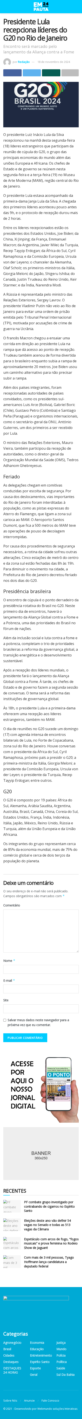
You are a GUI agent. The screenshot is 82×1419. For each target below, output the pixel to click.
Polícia (61, 1355)
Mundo (61, 1349)
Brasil (7, 1349)
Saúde (60, 1368)
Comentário (11, 905)
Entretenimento (41, 1355)
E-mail (9, 980)
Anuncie (29, 1400)
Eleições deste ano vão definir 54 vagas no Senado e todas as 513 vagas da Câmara (47, 1224)
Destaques (11, 1362)
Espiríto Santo (40, 1362)
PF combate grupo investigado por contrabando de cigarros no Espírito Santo (49, 1206)
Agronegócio (12, 1342)
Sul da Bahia (65, 1374)
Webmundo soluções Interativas (57, 1409)
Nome (9, 961)
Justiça (61, 1342)
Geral (33, 1374)
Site (6, 1000)
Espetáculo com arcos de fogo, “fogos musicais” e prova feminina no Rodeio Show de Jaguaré (51, 1243)
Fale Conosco (50, 1400)
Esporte (35, 1368)
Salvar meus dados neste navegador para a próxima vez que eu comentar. (38, 1022)
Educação (37, 1349)
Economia (37, 1342)
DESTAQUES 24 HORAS (12, 1370)
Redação (24, 62)
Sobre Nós (10, 1400)
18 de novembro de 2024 (53, 62)
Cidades (8, 1355)
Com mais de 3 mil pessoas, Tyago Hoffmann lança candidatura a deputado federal (49, 1261)
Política (61, 1362)
